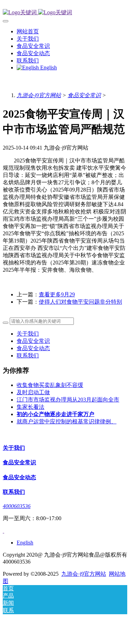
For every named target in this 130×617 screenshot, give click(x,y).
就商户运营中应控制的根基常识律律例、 (66, 421)
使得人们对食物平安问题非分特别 (80, 302)
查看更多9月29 (57, 294)
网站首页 (28, 31)
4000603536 (17, 506)
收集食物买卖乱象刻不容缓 (50, 385)
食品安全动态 (33, 348)
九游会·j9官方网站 (39, 95)
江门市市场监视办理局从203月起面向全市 (68, 400)
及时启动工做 (33, 392)
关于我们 (28, 334)
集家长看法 (30, 407)
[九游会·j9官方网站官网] (65, 12)
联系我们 (28, 355)
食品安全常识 (84, 95)
